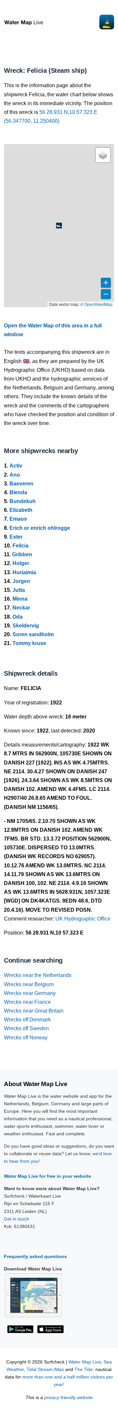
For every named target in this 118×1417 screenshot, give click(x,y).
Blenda (18, 492)
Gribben (22, 554)
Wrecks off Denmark (27, 1019)
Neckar (21, 607)
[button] (59, 225)
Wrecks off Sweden (26, 1028)
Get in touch (16, 1218)
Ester (16, 537)
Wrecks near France (27, 1002)
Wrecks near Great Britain (34, 1011)
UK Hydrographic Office (82, 918)
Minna (20, 599)
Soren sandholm (33, 634)
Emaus (18, 519)
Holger (20, 563)
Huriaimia (24, 572)
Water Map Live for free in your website (47, 1176)
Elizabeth (21, 510)
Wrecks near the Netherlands (37, 975)
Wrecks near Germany (30, 993)
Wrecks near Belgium (29, 984)
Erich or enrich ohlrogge (40, 528)
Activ (16, 465)
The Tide (83, 1369)
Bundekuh (23, 501)
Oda (17, 617)
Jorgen (21, 581)
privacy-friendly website (68, 1397)
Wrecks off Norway (26, 1037)
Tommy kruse (29, 643)
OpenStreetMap (98, 304)
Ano (15, 475)
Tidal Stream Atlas (45, 1369)
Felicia (20, 545)
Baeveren (21, 483)
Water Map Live (85, 1362)
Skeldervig (25, 625)
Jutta (18, 590)
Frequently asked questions (35, 1256)
